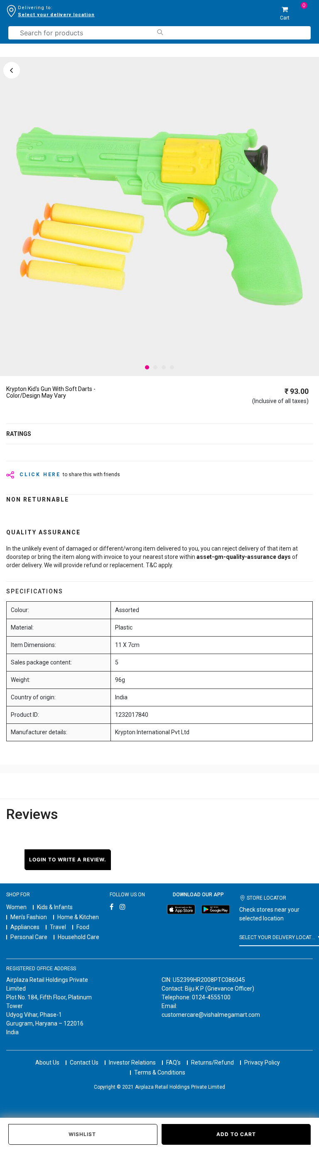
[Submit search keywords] (159, 32)
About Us (47, 1062)
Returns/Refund (212, 1062)
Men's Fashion (28, 917)
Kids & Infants (55, 907)
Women (16, 907)
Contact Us (84, 1062)
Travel (58, 927)
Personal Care (28, 937)
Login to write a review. (67, 859)
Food (82, 927)
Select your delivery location (56, 14)
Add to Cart (236, 1134)
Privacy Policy (262, 1062)
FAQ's (173, 1062)
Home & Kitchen (78, 917)
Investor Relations (132, 1062)
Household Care (78, 937)
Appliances (24, 927)
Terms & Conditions (159, 1072)
